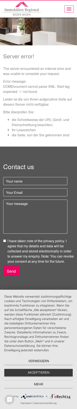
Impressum (26, 403)
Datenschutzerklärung (45, 403)
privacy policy (53, 240)
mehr (38, 384)
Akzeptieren (38, 372)
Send (11, 271)
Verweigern (38, 361)
